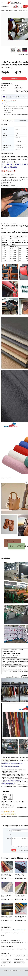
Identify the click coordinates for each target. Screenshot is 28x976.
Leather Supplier (6, 959)
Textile (6, 10)
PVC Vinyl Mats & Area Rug (7, 933)
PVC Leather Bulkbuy (18, 962)
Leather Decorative (7, 962)
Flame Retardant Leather (8, 949)
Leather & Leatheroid (13, 10)
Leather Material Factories (8, 956)
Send (14, 850)
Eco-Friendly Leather (21, 949)
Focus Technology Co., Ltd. (18, 970)
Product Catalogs (22, 930)
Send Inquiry (14, 78)
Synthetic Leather (22, 10)
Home (2, 10)
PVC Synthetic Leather (19, 933)
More (2, 965)
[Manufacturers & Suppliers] (14, 2)
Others (2, 935)
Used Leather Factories (18, 959)
